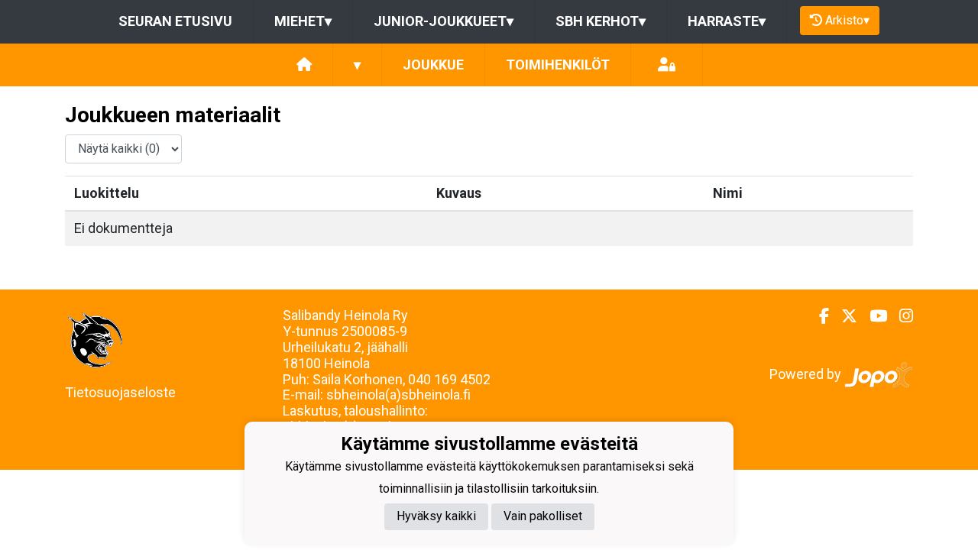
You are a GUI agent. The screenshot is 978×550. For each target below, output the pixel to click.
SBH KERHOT (600, 21)
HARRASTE (727, 21)
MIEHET (303, 21)
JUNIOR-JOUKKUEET (443, 21)
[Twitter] (843, 316)
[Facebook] (818, 316)
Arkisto (847, 20)
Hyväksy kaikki (436, 516)
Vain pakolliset (543, 516)
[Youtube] (872, 316)
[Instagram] (900, 316)
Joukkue (433, 65)
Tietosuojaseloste (120, 392)
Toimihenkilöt (558, 65)
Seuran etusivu (175, 21)
